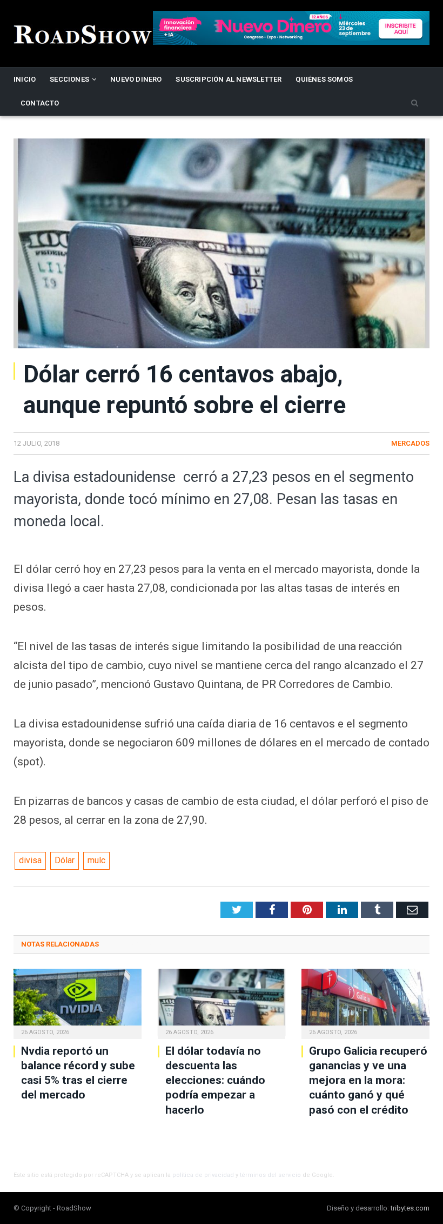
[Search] (414, 103)
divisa (30, 860)
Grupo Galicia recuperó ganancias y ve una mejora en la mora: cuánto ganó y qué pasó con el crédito (368, 1080)
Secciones (69, 79)
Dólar (65, 860)
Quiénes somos (324, 79)
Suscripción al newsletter (228, 79)
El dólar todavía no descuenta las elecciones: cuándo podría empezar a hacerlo (215, 1080)
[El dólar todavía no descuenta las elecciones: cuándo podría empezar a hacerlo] (222, 1002)
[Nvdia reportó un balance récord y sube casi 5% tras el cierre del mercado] (78, 1002)
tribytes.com (410, 1208)
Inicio (25, 79)
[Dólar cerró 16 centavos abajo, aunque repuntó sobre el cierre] (221, 245)
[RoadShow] (83, 33)
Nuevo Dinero (136, 79)
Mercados (410, 443)
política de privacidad (203, 1175)
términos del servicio (270, 1175)
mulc (96, 860)
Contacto (40, 103)
